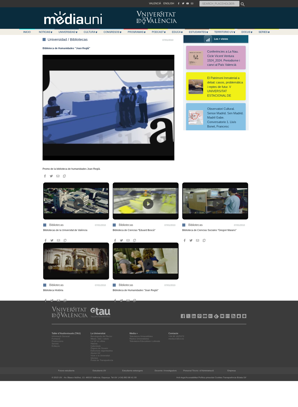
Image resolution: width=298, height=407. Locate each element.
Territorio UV (224, 32)
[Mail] (192, 3)
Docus (246, 32)
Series (264, 32)
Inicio (27, 31)
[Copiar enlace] (64, 176)
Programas (137, 32)
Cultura (90, 32)
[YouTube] (187, 3)
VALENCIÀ (155, 3)
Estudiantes (198, 32)
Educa (177, 32)
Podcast (159, 32)
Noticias (45, 32)
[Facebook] (178, 3)
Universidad (68, 32)
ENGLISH (168, 3)
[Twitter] (183, 3)
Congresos (112, 32)
